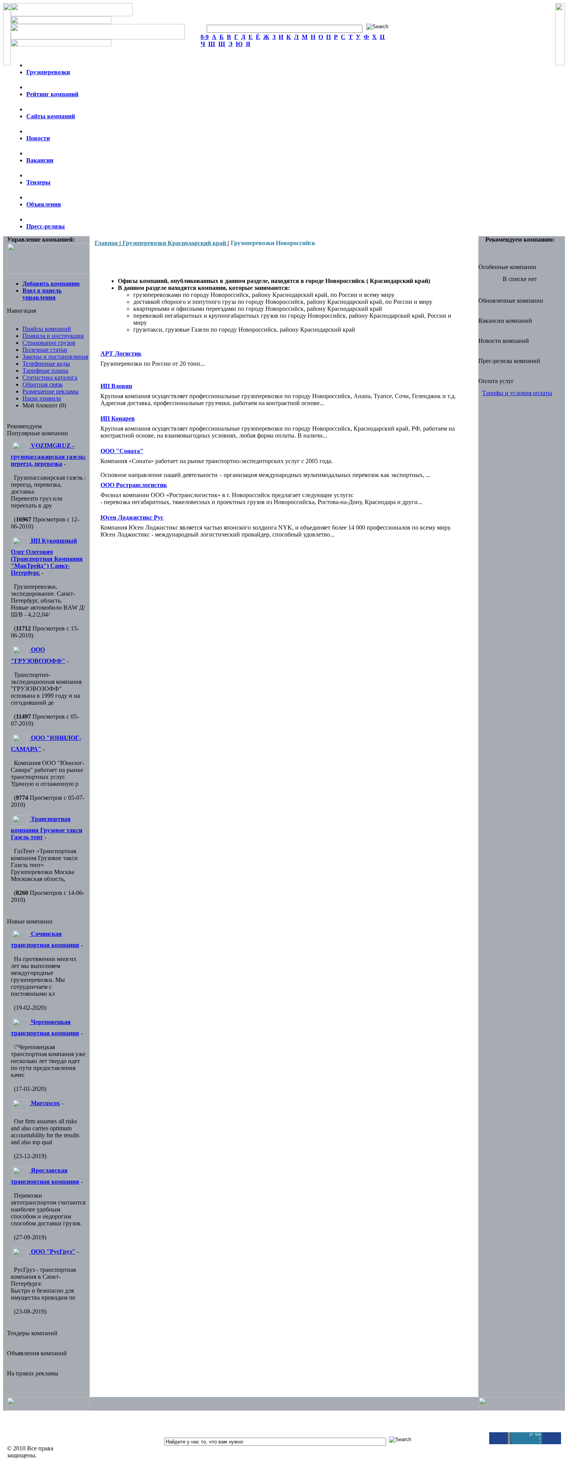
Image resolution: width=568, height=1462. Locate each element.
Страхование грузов (48, 342)
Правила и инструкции (53, 335)
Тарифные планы (45, 370)
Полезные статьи (44, 349)
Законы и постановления (55, 356)
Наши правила (41, 398)
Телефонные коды (46, 363)
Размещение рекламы (50, 391)
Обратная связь (42, 384)
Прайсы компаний (46, 328)
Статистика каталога (49, 377)
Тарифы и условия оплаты (517, 393)
